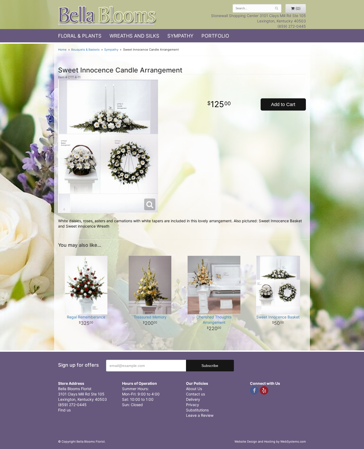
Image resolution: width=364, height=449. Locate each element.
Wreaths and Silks (134, 36)
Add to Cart (283, 104)
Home (62, 49)
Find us (64, 410)
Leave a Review (199, 415)
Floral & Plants (80, 36)
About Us (194, 388)
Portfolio (215, 36)
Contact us (195, 394)
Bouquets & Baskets (85, 49)
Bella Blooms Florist (107, 15)
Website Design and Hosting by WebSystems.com (270, 441)
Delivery (193, 399)
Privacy (192, 404)
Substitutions (197, 410)
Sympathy (180, 36)
